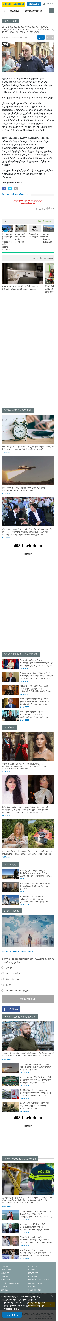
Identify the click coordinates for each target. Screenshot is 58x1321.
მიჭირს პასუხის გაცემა (18, 990)
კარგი (9, 967)
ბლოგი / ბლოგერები (33, 11)
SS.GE (5, 221)
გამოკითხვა (11, 910)
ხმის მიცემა (27, 999)
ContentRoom (42, 258)
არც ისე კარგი (13, 973)
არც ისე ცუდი (13, 979)
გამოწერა (34, 4)
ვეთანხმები (12, 1315)
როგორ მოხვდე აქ (45, 221)
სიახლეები (14, 11)
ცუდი (8, 985)
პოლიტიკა (10, 21)
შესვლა (49, 4)
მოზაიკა (9, 727)
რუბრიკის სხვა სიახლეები (21, 654)
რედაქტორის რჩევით (17, 410)
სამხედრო (10, 864)
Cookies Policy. (11, 1309)
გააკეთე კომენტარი (45, 208)
